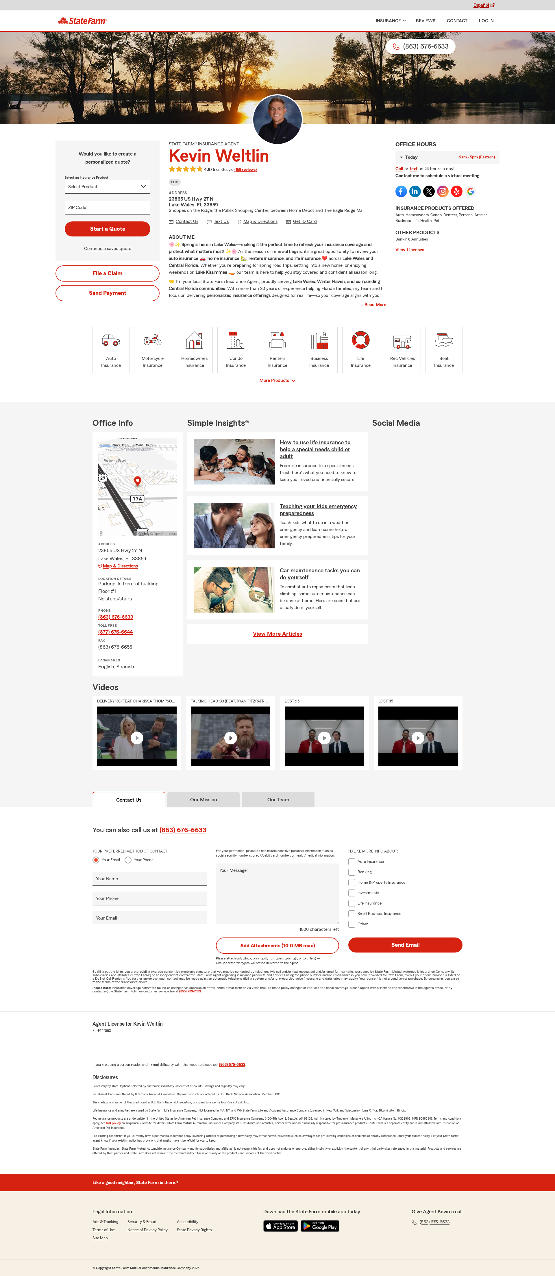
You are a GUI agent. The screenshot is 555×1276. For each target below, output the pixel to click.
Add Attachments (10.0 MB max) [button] (277, 945)
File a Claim (108, 273)
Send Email (405, 945)
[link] (83, 21)
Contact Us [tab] (128, 799)
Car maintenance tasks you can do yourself (320, 574)
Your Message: (233, 870)
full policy (113, 1123)
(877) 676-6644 (115, 632)
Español (481, 5)
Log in (486, 21)
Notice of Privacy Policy (147, 1230)
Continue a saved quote (107, 248)
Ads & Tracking (105, 1222)
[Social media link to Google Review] (470, 191)
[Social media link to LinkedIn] (415, 191)
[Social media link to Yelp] (456, 191)
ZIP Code (77, 207)
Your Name (107, 878)
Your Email (111, 860)
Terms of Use (103, 1230)
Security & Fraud (141, 1222)
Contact (457, 21)
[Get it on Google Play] (320, 1226)
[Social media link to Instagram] (443, 191)
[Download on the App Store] (280, 1226)
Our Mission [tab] (203, 799)
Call (399, 169)
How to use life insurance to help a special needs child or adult (315, 449)
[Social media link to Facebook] (401, 191)
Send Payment (107, 293)
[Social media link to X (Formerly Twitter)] (429, 191)
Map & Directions (120, 566)
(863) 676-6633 (115, 616)
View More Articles (277, 634)
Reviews (425, 21)
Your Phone (143, 860)
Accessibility (187, 1222)
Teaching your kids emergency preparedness (318, 510)
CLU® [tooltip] (174, 182)
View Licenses (409, 249)
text (413, 169)
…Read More (373, 304)
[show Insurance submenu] (403, 21)
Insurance (388, 21)
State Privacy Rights (194, 1230)
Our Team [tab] (278, 799)
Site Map (100, 1238)
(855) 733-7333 (190, 991)
